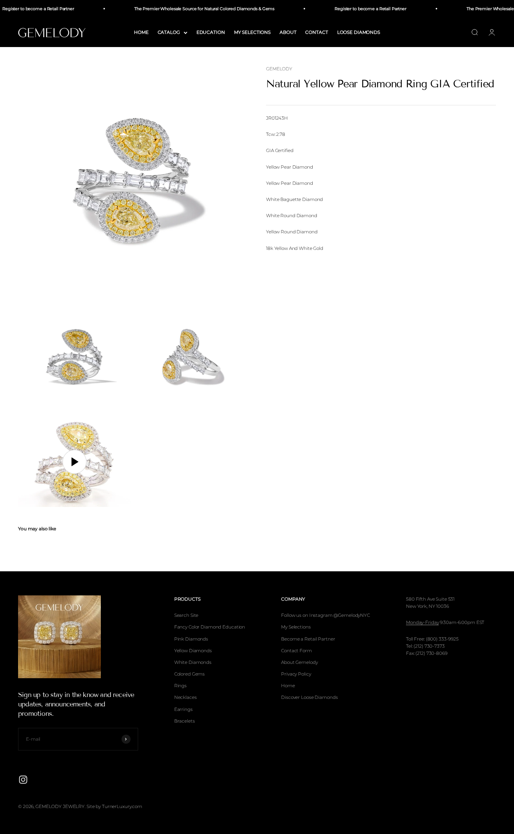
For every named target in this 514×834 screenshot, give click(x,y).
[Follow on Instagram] (23, 780)
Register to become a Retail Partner (364, 8)
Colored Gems (189, 674)
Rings (180, 685)
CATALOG (169, 32)
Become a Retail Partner (308, 639)
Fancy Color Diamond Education (209, 627)
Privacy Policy (296, 674)
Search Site (186, 615)
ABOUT (288, 32)
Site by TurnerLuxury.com (114, 806)
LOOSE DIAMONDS (358, 32)
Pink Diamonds (191, 639)
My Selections (295, 627)
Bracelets (184, 721)
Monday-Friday (422, 622)
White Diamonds (192, 662)
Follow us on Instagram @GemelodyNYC (325, 615)
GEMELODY (279, 69)
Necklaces (185, 697)
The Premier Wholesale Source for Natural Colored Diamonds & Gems (198, 8)
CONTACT (316, 32)
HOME (141, 32)
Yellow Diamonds (193, 650)
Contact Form (296, 650)
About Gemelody (299, 662)
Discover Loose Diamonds (309, 697)
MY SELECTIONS (252, 32)
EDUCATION (210, 32)
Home (288, 685)
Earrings (183, 709)
